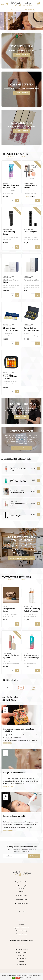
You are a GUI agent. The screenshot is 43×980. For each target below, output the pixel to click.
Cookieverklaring (21, 931)
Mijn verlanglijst (21, 958)
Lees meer (7, 743)
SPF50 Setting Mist (30, 232)
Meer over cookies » (26, 977)
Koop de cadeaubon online (21, 448)
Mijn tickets (21, 955)
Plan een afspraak (21, 417)
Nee (17, 977)
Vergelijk (21, 961)
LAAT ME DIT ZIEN (21, 54)
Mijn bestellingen (21, 952)
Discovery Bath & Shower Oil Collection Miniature (10, 330)
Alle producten (21, 965)
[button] (1, 21)
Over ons (21, 925)
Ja (13, 977)
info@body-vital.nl (22, 903)
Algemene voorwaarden (21, 928)
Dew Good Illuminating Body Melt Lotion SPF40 (11, 187)
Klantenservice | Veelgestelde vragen (21, 940)
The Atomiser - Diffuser (32, 280)
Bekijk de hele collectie (13, 156)
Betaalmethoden (21, 934)
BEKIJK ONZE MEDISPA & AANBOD (21, 558)
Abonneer (35, 856)
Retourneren (21, 937)
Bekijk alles (7, 461)
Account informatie (22, 949)
